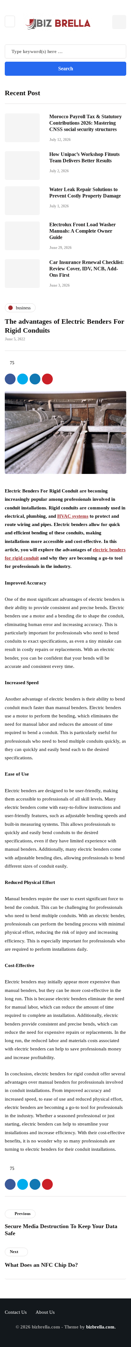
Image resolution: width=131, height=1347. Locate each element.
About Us (45, 1312)
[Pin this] (47, 379)
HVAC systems (72, 516)
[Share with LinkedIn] (35, 379)
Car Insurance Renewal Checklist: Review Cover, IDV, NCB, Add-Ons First (86, 268)
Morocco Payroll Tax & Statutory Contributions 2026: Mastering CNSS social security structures (85, 123)
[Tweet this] (22, 379)
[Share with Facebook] (10, 379)
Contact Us (16, 1312)
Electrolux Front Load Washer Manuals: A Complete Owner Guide (82, 231)
